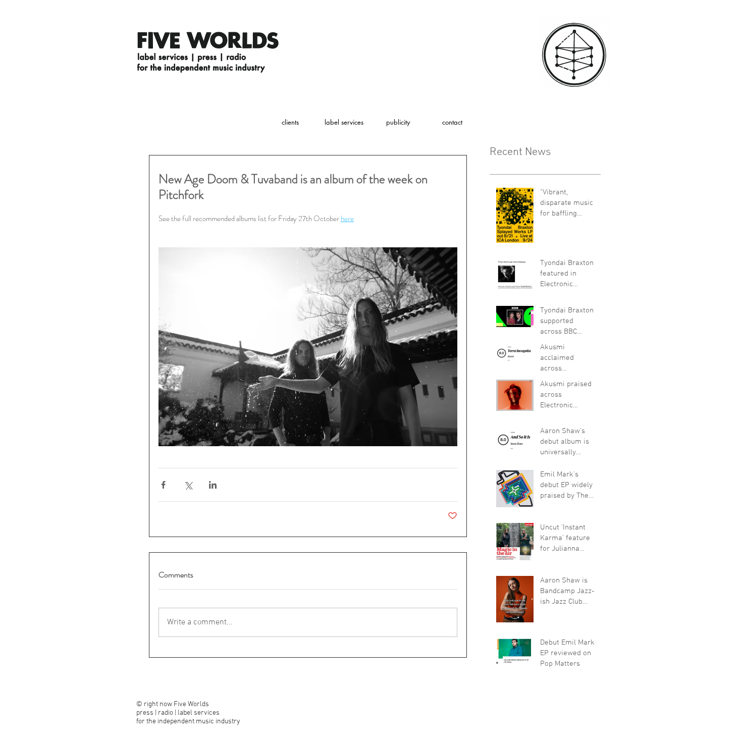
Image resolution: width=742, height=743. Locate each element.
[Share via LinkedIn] (213, 485)
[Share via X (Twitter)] (188, 485)
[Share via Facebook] (163, 485)
